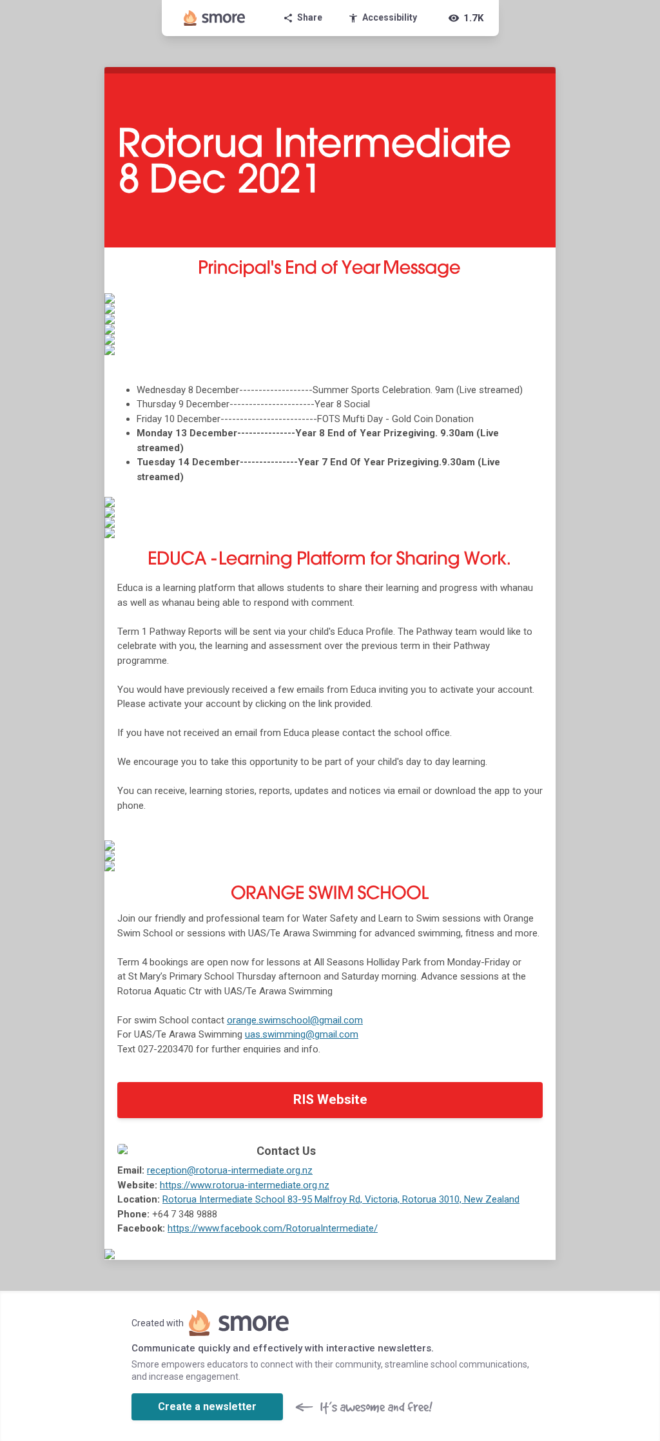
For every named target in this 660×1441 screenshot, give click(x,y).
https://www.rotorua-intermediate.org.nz (244, 1185)
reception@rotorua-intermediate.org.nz (230, 1170)
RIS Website (330, 1099)
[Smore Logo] (214, 18)
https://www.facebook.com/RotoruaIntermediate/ (273, 1228)
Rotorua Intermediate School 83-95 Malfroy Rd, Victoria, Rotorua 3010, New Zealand (340, 1199)
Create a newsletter (207, 1406)
